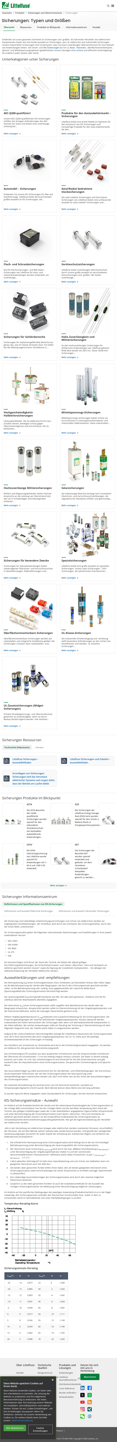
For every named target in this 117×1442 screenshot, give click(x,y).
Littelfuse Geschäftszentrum (68, 1378)
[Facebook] (89, 1388)
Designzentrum (45, 1372)
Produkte (19, 13)
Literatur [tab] (39, 747)
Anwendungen (66, 1372)
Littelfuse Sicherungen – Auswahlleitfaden (25, 761)
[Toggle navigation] (113, 6)
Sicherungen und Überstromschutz (45, 13)
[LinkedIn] (82, 1388)
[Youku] (89, 1416)
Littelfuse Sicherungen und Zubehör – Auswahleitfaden (90, 761)
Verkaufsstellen (66, 1397)
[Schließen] (53, 1380)
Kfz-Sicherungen (51, 47)
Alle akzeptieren (15, 1428)
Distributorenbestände (70, 1384)
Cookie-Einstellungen (40, 1429)
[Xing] (89, 1409)
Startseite (7, 13)
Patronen (81, 47)
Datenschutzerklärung (22, 1420)
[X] (82, 1395)
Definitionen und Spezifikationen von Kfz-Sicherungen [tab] (33, 904)
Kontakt (20, 1372)
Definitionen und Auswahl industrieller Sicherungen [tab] (84, 911)
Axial (72, 47)
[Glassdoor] (89, 1395)
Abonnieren (90, 1376)
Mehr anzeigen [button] (57, 885)
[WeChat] (82, 1416)
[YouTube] (82, 1402)
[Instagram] (82, 1409)
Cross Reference (67, 1388)
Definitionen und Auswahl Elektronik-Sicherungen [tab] (28, 911)
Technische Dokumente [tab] (17, 747)
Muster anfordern (67, 1392)
